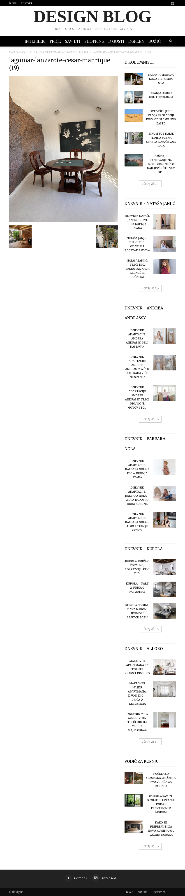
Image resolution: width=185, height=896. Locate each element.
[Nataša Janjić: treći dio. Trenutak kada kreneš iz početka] (164, 266)
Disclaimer (158, 892)
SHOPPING (94, 41)
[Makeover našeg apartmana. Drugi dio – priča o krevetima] (164, 689)
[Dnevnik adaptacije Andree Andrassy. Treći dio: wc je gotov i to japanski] (164, 393)
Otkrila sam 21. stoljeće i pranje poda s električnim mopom (161, 804)
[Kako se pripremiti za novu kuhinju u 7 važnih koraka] (134, 827)
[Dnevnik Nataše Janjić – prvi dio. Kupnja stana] (164, 221)
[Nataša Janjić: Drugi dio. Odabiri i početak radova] (164, 244)
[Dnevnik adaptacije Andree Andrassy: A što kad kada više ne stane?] (164, 362)
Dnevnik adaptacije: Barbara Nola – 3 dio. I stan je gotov (137, 522)
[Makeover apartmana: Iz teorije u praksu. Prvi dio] (164, 667)
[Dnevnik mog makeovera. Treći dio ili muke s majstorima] (164, 720)
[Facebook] (165, 3)
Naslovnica (17, 52)
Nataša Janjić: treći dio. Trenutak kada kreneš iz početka (137, 268)
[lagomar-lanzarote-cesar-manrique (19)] (63, 221)
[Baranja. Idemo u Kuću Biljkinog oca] (134, 79)
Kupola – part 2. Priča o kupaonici (137, 587)
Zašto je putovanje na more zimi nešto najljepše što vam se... (161, 164)
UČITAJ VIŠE (148, 184)
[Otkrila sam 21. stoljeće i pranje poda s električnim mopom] (134, 800)
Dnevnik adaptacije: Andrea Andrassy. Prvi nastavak (137, 338)
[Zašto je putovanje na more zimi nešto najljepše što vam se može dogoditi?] (134, 160)
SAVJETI (72, 41)
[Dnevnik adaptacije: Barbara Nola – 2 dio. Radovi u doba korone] (164, 493)
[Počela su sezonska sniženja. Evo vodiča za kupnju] (134, 778)
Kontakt (26, 3)
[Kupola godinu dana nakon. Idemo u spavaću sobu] (164, 611)
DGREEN (136, 41)
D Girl (13, 3)
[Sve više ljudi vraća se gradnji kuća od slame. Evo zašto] (134, 115)
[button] (170, 41)
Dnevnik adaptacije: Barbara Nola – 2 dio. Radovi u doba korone (137, 495)
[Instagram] (172, 3)
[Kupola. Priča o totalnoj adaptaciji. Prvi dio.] (164, 567)
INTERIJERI (35, 41)
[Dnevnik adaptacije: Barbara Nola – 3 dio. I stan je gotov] (164, 520)
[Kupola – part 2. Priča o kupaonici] (164, 589)
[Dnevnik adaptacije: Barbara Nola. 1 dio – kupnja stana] (164, 467)
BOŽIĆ (154, 41)
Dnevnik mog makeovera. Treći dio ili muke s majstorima (137, 722)
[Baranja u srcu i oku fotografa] (134, 97)
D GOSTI (116, 41)
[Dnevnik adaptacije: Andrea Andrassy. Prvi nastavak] (164, 336)
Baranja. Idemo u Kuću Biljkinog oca (161, 78)
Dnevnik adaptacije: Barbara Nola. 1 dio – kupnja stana (137, 469)
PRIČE (55, 41)
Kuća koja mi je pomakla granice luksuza (59, 52)
